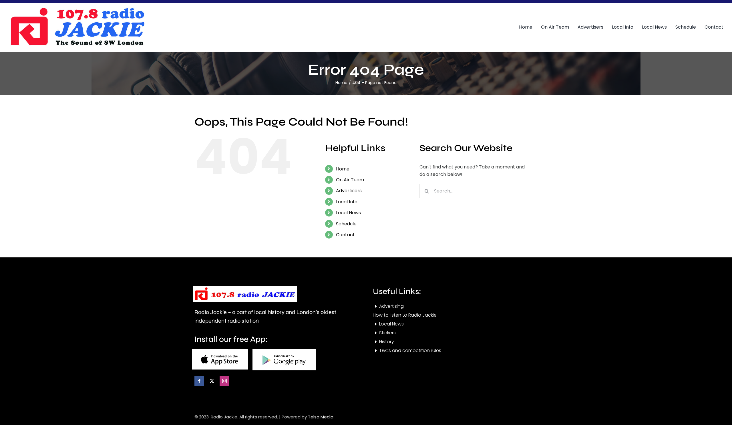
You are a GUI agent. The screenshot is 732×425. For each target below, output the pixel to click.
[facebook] (199, 381)
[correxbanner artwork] (77, 9)
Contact (345, 234)
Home (342, 169)
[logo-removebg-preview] (245, 288)
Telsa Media (320, 417)
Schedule (346, 224)
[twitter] (212, 381)
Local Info (346, 201)
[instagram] (224, 381)
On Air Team (350, 179)
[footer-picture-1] (220, 351)
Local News (348, 212)
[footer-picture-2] (284, 351)
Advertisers (349, 190)
